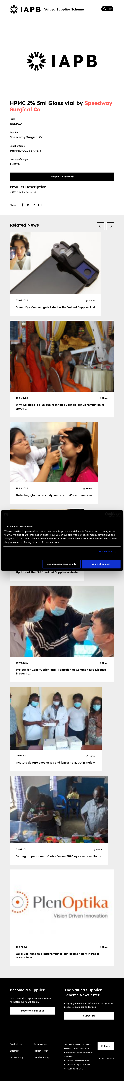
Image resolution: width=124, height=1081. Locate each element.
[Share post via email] (41, 205)
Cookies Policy (41, 1057)
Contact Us (16, 1044)
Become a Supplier (32, 1010)
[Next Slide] (110, 226)
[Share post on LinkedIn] (35, 205)
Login (107, 1046)
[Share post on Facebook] (24, 205)
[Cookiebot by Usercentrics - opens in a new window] (107, 514)
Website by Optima (106, 1058)
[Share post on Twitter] (30, 205)
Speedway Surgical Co (26, 137)
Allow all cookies (101, 564)
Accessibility (16, 1057)
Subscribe (89, 1015)
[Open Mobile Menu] (110, 9)
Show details (105, 551)
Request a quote (61, 176)
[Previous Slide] (100, 226)
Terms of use (41, 1044)
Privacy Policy (41, 1050)
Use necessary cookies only (61, 564)
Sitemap (14, 1050)
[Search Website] (105, 9)
